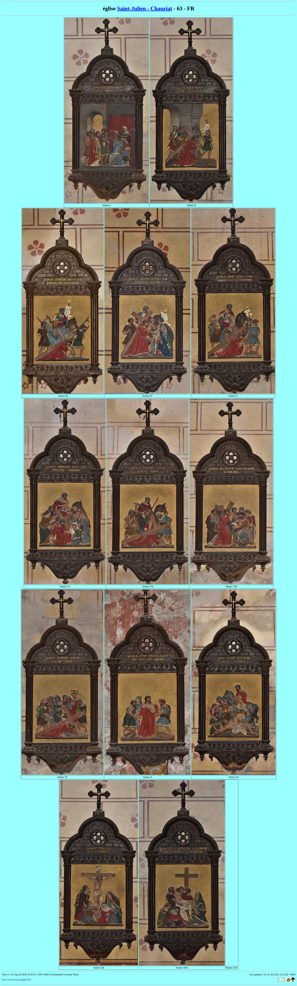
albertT (23, 979)
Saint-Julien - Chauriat (144, 8)
